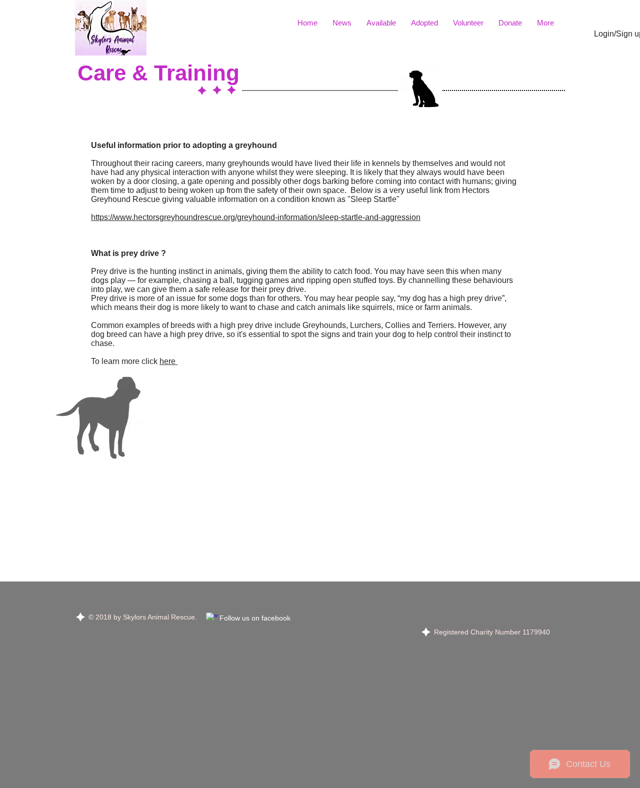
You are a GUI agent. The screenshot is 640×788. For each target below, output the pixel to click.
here (169, 361)
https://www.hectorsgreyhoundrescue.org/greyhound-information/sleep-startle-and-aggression (255, 217)
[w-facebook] (212, 618)
